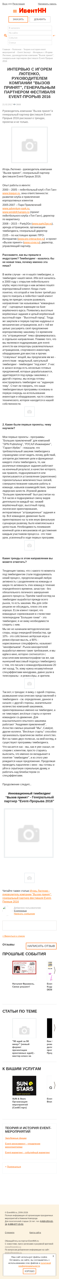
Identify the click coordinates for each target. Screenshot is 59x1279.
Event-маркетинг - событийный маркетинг (27, 1152)
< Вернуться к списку (13, 936)
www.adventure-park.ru (15, 208)
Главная (6, 49)
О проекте (9, 1232)
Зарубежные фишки (16, 1138)
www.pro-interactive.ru (31, 238)
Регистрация (18, 4)
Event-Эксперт (24, 52)
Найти (5, 35)
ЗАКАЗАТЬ (18, 19)
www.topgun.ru (11, 193)
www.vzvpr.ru (31, 242)
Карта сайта (35, 1232)
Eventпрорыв (20, 911)
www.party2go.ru (42, 223)
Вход (5, 4)
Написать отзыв (41, 946)
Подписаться (14, 1166)
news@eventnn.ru (13, 1247)
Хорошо (29, 1271)
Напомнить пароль (47, 4)
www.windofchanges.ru (16, 212)
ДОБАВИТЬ (40, 19)
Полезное (16, 49)
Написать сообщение (24, 913)
